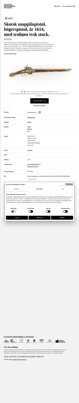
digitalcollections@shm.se (20, 359)
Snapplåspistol (31, 117)
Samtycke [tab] (16, 189)
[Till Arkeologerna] (6, 341)
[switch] (31, 211)
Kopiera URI (32, 179)
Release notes (40, 356)
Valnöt (29, 127)
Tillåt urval (39, 217)
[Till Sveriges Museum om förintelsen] (60, 341)
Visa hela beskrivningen (10, 53)
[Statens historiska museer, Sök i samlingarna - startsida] (10, 6)
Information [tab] (39, 189)
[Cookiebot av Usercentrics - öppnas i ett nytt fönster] (66, 184)
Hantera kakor (13, 356)
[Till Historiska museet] (28, 341)
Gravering (29, 150)
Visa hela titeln (8, 39)
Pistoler (29, 122)
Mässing (29, 129)
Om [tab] (63, 189)
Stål (28, 131)
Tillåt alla (62, 217)
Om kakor (6, 356)
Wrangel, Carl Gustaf (32, 166)
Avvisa (17, 217)
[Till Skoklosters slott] (41, 341)
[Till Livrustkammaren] (34, 341)
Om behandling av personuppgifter (26, 356)
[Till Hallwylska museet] (21, 341)
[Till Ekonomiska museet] (14, 341)
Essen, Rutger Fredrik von (33, 164)
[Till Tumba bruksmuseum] (50, 341)
